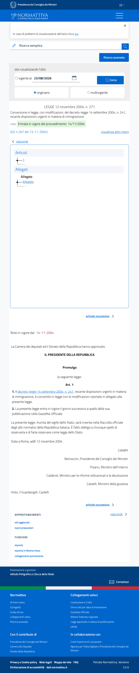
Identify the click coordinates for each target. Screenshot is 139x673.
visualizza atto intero (115, 131)
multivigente (99, 92)
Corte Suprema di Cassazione (86, 642)
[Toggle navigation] (119, 15)
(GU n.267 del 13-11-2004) (29, 131)
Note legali (45, 662)
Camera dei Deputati (21, 646)
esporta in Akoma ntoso (27, 550)
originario (43, 92)
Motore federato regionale (84, 617)
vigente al (25, 78)
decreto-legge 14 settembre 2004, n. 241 (45, 391)
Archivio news (17, 602)
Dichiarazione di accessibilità (27, 667)
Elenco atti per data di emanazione (88, 607)
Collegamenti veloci (20, 617)
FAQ (75, 662)
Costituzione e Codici (81, 602)
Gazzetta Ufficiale (80, 612)
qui (76, 34)
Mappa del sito (63, 662)
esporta (19, 545)
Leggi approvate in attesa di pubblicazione (92, 622)
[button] (74, 77)
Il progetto (15, 607)
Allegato (28, 181)
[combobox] (70, 46)
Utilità (74, 626)
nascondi (22, 141)
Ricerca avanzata (114, 57)
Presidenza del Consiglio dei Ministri (29, 642)
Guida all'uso (16, 612)
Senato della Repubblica (22, 651)
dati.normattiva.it (57, 667)
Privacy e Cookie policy (24, 662)
